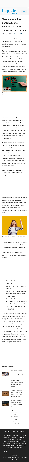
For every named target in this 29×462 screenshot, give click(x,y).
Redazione (7, 431)
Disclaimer (21, 431)
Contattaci (23, 451)
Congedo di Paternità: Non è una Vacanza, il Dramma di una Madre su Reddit (17, 421)
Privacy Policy (14, 431)
